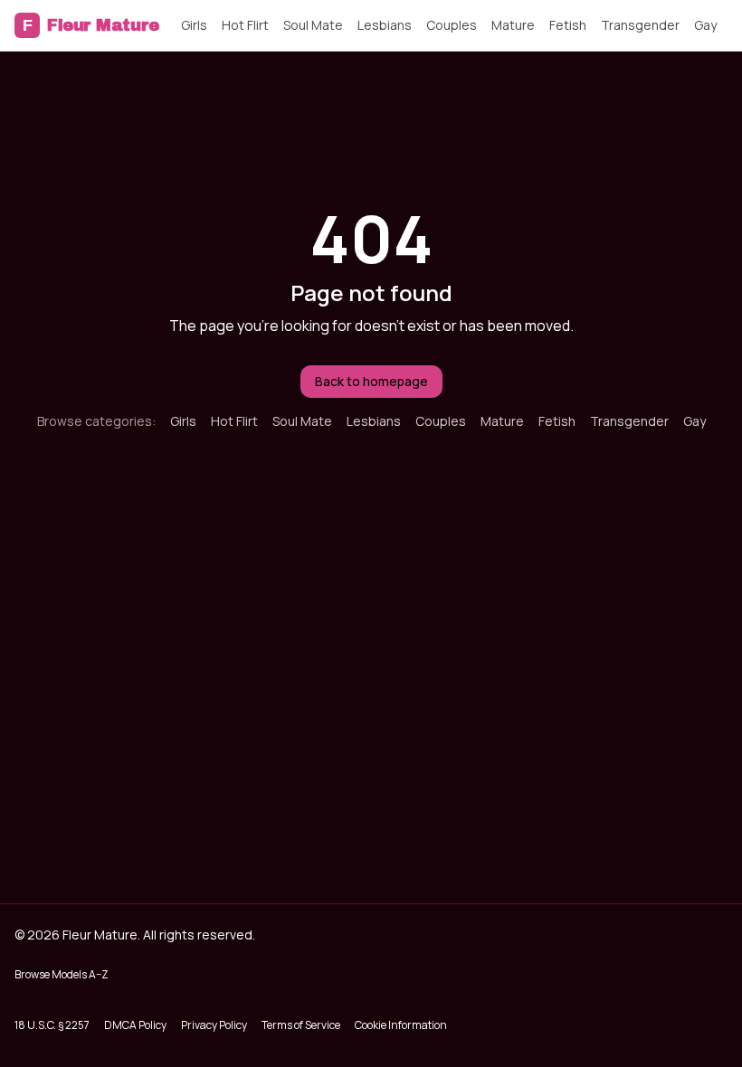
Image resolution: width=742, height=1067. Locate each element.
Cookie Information (401, 1025)
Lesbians (384, 24)
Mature (513, 24)
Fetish (567, 24)
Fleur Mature (91, 25)
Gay (705, 24)
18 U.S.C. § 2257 (52, 1025)
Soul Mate (313, 24)
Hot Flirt (245, 24)
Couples (451, 24)
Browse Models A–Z (61, 974)
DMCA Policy (135, 1025)
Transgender (640, 24)
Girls (194, 24)
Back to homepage (371, 381)
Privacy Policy (214, 1025)
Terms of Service (301, 1025)
